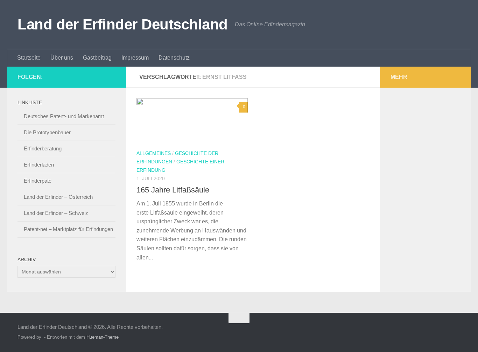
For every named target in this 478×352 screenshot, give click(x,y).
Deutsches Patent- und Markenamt (64, 116)
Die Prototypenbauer (47, 132)
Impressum (135, 58)
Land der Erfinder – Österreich (58, 197)
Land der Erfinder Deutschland (122, 24)
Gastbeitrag (97, 58)
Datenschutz (174, 58)
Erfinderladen (39, 165)
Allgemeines (153, 153)
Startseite (29, 58)
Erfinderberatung (43, 148)
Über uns (61, 58)
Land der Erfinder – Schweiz (56, 213)
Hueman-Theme (102, 337)
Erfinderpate (37, 181)
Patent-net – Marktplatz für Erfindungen (68, 229)
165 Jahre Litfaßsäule (172, 189)
